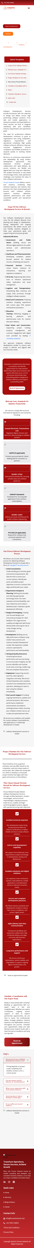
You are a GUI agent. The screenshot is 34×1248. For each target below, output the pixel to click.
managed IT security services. (19, 565)
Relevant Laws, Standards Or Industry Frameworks (18, 69)
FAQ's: (10, 90)
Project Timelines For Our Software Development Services (18, 78)
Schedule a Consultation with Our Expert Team (18, 86)
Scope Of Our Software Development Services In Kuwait (18, 65)
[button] (28, 8)
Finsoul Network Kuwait (11, 182)
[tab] (17, 1060)
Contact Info (12, 102)
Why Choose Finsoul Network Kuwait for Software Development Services (18, 82)
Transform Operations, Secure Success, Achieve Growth (18, 94)
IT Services (21, 42)
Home (5, 42)
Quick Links (11, 98)
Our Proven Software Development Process (18, 73)
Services (12, 42)
